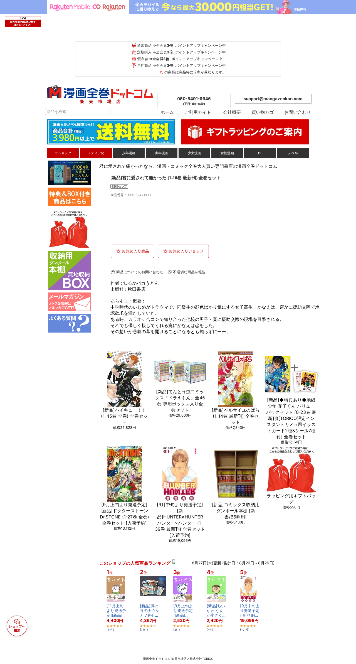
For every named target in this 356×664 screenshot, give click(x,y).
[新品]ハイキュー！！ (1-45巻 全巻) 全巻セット (124, 416)
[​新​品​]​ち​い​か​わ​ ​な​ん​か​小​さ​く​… (216, 610)
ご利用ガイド (197, 112)
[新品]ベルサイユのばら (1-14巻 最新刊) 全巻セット (235, 416)
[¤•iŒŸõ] (106, 111)
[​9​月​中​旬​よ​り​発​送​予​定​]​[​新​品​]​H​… (249, 610)
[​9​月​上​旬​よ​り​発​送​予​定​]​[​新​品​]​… (183, 610)
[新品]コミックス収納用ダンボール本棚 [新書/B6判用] (235, 511)
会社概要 (234, 112)
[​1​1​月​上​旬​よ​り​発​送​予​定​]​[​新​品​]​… (116, 610)
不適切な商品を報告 (189, 272)
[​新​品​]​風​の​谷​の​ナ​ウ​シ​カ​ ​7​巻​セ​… (149, 610)
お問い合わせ (297, 112)
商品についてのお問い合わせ (139, 272)
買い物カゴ (265, 112)
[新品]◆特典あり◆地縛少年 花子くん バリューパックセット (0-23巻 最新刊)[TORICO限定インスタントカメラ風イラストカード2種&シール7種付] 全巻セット (291, 418)
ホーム (169, 112)
